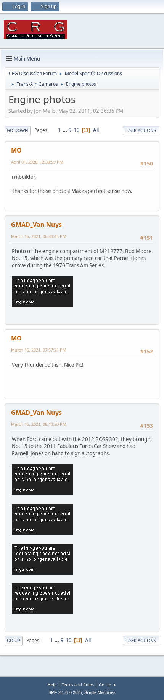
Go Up (13, 640)
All (96, 130)
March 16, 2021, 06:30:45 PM (38, 236)
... (65, 130)
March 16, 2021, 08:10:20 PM (38, 424)
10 (77, 130)
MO (16, 150)
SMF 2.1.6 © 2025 (65, 692)
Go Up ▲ (108, 684)
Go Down (17, 130)
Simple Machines (100, 692)
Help (52, 684)
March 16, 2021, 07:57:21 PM (38, 350)
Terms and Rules (78, 684)
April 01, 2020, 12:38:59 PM (37, 162)
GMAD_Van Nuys (36, 224)
